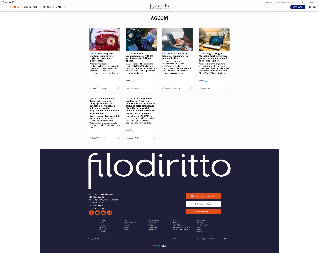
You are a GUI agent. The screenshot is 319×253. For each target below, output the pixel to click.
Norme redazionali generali (181, 227)
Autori (125, 220)
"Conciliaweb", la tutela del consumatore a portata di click (175, 56)
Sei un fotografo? (178, 225)
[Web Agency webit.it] (162, 246)
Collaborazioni (177, 220)
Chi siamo (102, 220)
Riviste (35, 6)
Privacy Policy (152, 227)
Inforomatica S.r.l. (105, 225)
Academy (27, 6)
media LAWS (206, 88)
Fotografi (126, 227)
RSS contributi (202, 220)
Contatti (101, 223)
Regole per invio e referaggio (181, 229)
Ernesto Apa (133, 88)
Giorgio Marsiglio (99, 88)
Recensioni (176, 223)
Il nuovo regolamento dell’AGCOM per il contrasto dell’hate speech (139, 57)
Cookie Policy (152, 229)
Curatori (126, 225)
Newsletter (61, 6)
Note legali (151, 225)
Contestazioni (152, 223)
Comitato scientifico (130, 223)
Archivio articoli (202, 225)
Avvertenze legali (153, 220)
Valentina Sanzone (172, 88)
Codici (42, 6)
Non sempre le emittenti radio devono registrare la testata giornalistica (101, 57)
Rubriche (50, 6)
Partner (126, 229)
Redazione (102, 229)
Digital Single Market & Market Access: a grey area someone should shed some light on (213, 57)
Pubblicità (102, 232)
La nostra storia (104, 227)
